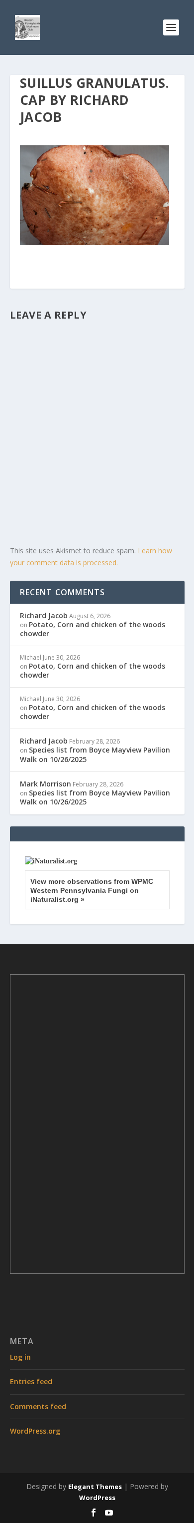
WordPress (97, 1497)
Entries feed (31, 1381)
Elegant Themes (95, 1486)
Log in (20, 1357)
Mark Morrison (45, 783)
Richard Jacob (44, 615)
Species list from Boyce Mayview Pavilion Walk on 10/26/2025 (95, 754)
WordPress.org (35, 1431)
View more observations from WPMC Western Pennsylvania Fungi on (91, 890)
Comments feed (38, 1406)
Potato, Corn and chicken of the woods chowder (92, 629)
